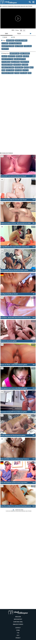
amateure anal (14, 53)
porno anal (27, 46)
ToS (18, 632)
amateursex (10, 40)
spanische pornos (7, 73)
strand (17, 73)
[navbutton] (33, 2)
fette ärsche (6, 61)
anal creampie (25, 53)
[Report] (30, 34)
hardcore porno (7, 64)
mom (3, 70)
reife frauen (10, 70)
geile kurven (15, 61)
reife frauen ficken (15, 43)
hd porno (5, 43)
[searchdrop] (30, 2)
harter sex (17, 64)
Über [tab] (6, 33)
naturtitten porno (8, 46)
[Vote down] (24, 30)
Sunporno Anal (18, 621)
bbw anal (19, 56)
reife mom (18, 70)
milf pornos (19, 46)
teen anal (24, 73)
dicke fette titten (7, 59)
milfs (31, 67)
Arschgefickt (18, 619)
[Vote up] (21, 30)
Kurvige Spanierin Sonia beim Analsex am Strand (18, 511)
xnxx (29, 73)
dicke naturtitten (19, 59)
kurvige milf (19, 67)
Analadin (18, 616)
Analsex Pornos (18, 624)
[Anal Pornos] (8, 2)
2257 (18, 635)
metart (26, 67)
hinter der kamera (21, 40)
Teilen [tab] (19, 33)
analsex (4, 56)
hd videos (25, 64)
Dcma (18, 630)
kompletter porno (8, 67)
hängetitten (25, 61)
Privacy (18, 638)
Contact (18, 627)
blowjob (26, 56)
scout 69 (25, 70)
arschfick (5, 49)
